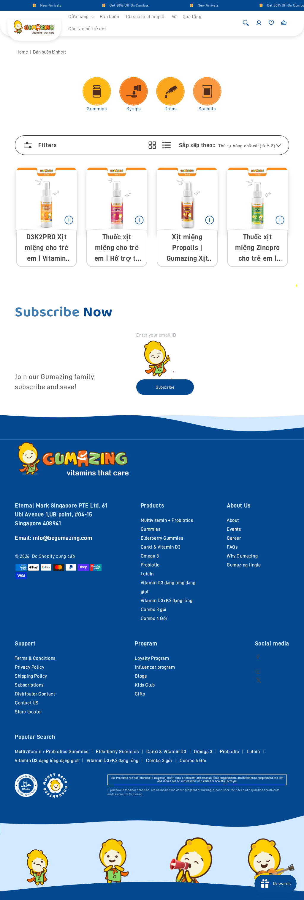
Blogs (141, 676)
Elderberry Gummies (162, 538)
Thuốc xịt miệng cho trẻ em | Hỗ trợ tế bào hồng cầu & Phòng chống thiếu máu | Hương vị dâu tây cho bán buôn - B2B (116, 248)
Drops (170, 108)
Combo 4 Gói (154, 618)
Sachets (207, 108)
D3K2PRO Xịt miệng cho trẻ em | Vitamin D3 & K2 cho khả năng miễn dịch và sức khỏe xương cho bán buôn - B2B (46, 248)
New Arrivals (44, 5)
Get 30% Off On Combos (122, 5)
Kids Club (145, 685)
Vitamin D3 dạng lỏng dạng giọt (47, 760)
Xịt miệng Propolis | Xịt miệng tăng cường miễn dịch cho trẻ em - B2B (187, 248)
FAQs (232, 547)
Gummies (97, 108)
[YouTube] (258, 671)
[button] (81, 17)
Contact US (27, 702)
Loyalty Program (152, 658)
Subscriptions (29, 685)
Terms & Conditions (35, 658)
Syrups (133, 108)
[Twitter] (258, 679)
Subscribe (165, 387)
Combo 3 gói (154, 609)
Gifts (140, 694)
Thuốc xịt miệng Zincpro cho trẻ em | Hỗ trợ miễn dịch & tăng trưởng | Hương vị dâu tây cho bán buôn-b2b (257, 248)
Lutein (147, 573)
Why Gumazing (242, 556)
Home (22, 52)
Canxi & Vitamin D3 (161, 547)
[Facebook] (258, 656)
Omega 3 (150, 556)
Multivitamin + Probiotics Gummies (51, 751)
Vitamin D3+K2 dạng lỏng (167, 600)
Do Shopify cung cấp (53, 556)
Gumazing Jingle (244, 565)
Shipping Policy (31, 676)
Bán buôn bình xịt (49, 52)
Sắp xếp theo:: (197, 145)
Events (234, 529)
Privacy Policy (29, 667)
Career (234, 538)
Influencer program (155, 667)
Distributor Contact (35, 694)
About (233, 520)
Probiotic (150, 565)
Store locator (28, 711)
